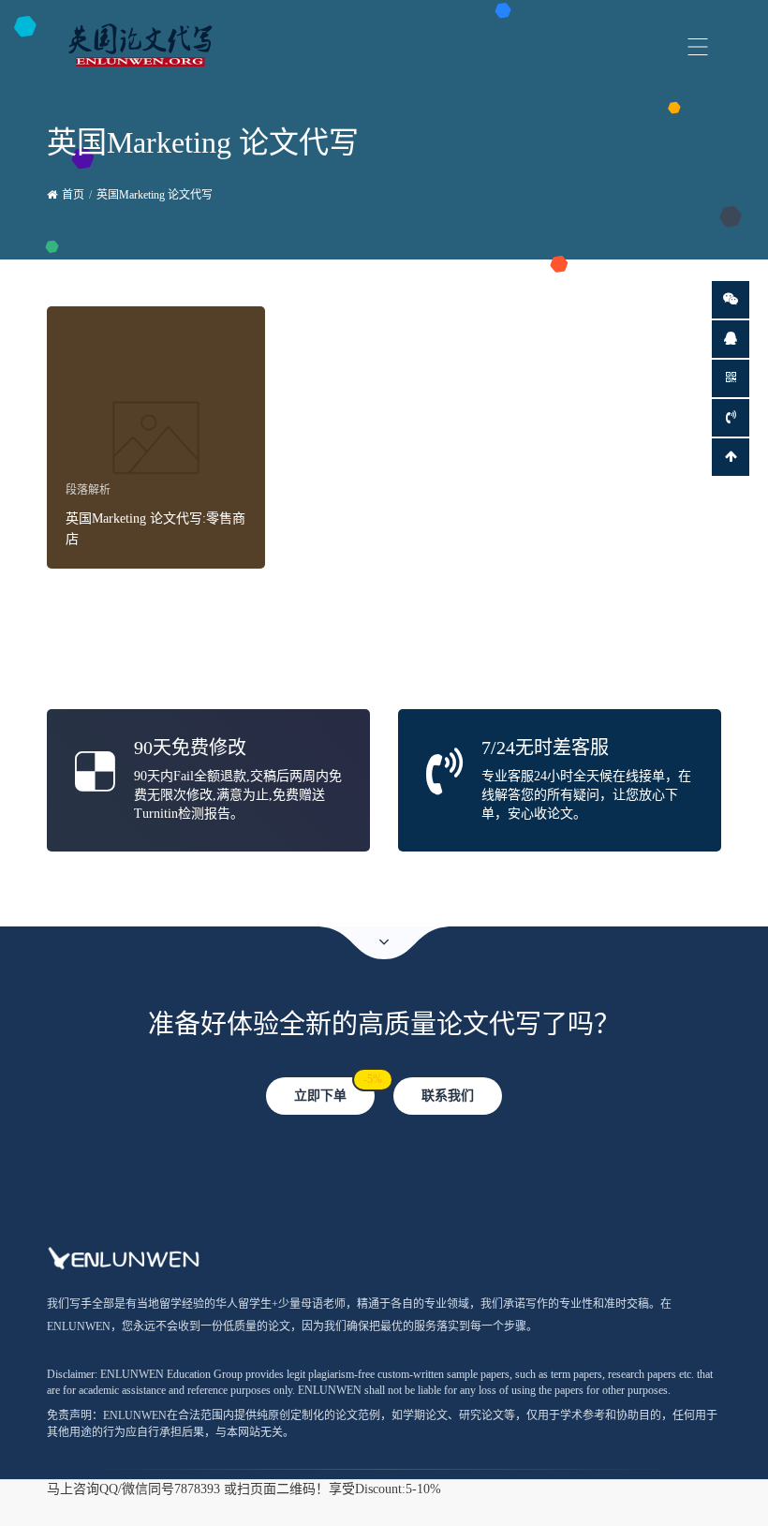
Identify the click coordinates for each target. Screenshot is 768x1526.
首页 (73, 194)
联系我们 (447, 1096)
